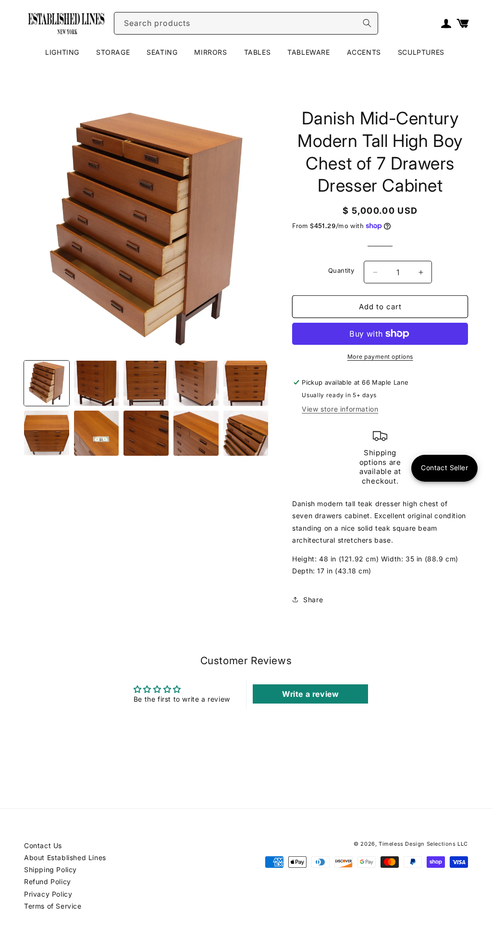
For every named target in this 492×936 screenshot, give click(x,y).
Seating (162, 52)
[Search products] (367, 23)
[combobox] (246, 23)
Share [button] (313, 600)
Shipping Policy (50, 869)
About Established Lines (65, 857)
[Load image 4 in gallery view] (196, 383)
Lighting (62, 52)
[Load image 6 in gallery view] (46, 433)
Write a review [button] (310, 694)
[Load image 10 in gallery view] (246, 433)
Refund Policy (47, 881)
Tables (257, 52)
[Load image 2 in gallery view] (96, 383)
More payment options (380, 356)
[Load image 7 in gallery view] (96, 433)
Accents (364, 52)
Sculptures (421, 52)
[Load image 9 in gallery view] (196, 433)
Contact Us (43, 845)
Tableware (308, 52)
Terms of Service (53, 906)
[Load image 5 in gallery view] (246, 383)
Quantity (341, 270)
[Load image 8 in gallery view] (146, 433)
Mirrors (210, 52)
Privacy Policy (48, 894)
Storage (113, 52)
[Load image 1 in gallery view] (46, 383)
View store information (340, 409)
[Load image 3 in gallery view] (146, 383)
